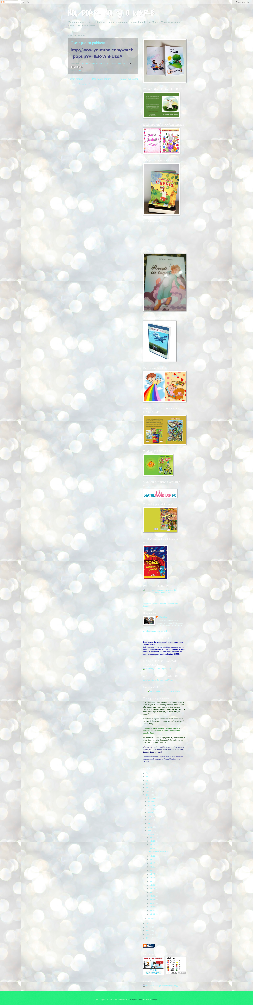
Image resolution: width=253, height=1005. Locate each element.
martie (150, 831)
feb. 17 (153, 871)
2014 (148, 791)
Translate (155, 604)
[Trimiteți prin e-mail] (71, 67)
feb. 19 (153, 863)
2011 (148, 927)
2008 (148, 938)
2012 (148, 923)
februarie (151, 834)
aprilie (150, 827)
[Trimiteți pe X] (77, 67)
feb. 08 (153, 900)
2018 (148, 777)
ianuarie (151, 919)
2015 (148, 788)
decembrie (152, 798)
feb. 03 (153, 911)
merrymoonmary (136, 1000)
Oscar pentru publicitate (89, 42)
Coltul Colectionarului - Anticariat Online (158, 680)
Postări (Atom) (84, 84)
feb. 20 (153, 860)
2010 (148, 931)
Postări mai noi (76, 79)
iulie (149, 816)
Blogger (154, 1000)
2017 (148, 780)
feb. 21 (153, 856)
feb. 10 (153, 892)
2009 (148, 934)
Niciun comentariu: (119, 63)
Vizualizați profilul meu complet (155, 631)
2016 (148, 784)
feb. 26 (153, 841)
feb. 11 (152, 889)
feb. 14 (153, 878)
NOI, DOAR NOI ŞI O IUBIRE (111, 13)
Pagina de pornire (101, 79)
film (79, 71)
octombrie (152, 805)
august (150, 812)
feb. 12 (153, 885)
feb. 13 (153, 881)
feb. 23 (153, 845)
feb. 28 (153, 837)
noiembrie (152, 802)
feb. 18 (153, 867)
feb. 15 (153, 874)
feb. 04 (153, 907)
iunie (150, 820)
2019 (148, 773)
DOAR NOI (163, 617)
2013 (148, 795)
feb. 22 (153, 848)
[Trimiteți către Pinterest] (82, 67)
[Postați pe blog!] (74, 67)
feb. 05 (153, 903)
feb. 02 (153, 914)
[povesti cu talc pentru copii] (164, 691)
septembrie (152, 809)
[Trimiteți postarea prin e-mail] (129, 63)
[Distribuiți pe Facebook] (79, 67)
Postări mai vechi (129, 79)
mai (149, 823)
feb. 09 (153, 896)
